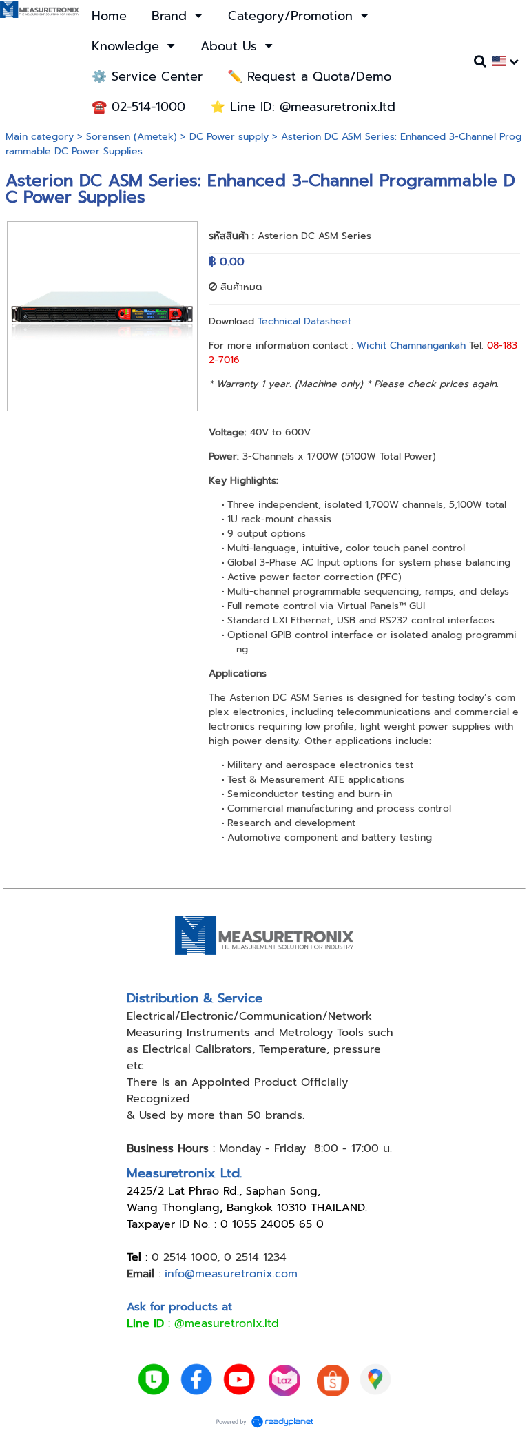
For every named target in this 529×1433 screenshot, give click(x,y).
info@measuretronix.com (231, 1274)
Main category (40, 137)
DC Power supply (229, 137)
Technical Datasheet (304, 321)
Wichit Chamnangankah (411, 345)
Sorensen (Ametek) (131, 137)
